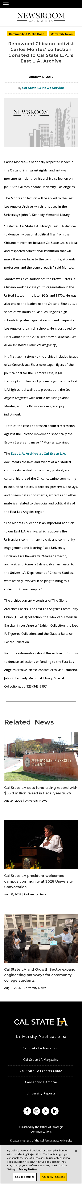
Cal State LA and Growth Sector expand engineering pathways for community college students (40, 975)
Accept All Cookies (53, 1176)
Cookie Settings (24, 1176)
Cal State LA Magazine (41, 1060)
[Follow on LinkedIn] (55, 1111)
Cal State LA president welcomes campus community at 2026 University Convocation (38, 881)
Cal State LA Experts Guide (41, 1071)
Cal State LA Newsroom (41, 1048)
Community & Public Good (26, 33)
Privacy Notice (28, 1169)
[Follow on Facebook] (27, 1111)
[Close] (76, 1151)
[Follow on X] (45, 1111)
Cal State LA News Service (43, 88)
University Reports (41, 1093)
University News (62, 33)
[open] (6, 3)
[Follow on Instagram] (36, 1111)
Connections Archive (41, 1082)
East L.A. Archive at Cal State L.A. (38, 454)
